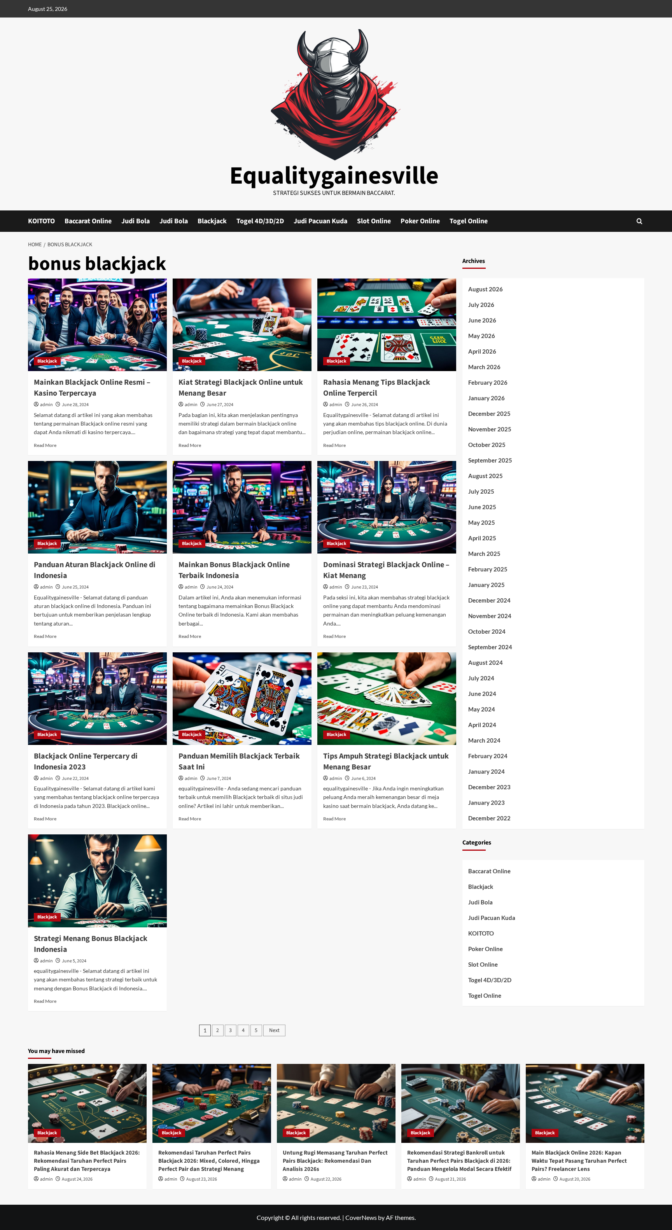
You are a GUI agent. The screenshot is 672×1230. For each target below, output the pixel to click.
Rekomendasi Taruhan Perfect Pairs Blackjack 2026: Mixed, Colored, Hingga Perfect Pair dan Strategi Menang (209, 1161)
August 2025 (485, 476)
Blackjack (212, 221)
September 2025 (490, 460)
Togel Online (469, 221)
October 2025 (487, 445)
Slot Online (374, 221)
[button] (639, 221)
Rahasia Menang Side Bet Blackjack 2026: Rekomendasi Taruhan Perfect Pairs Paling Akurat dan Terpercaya (87, 1161)
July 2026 (481, 304)
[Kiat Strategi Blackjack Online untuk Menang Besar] (242, 325)
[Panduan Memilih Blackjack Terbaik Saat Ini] (242, 698)
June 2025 (482, 507)
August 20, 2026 (575, 1179)
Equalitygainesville (334, 176)
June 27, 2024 (219, 404)
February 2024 (488, 756)
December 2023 (489, 787)
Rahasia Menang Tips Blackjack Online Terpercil (376, 388)
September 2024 (490, 647)
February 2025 (488, 569)
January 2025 (486, 585)
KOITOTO (41, 221)
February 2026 (488, 382)
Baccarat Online (88, 221)
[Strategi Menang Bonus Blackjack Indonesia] (97, 880)
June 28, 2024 (75, 404)
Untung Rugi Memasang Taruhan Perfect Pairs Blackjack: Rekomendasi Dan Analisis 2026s (335, 1161)
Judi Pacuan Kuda (320, 221)
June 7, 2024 (218, 778)
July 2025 (481, 491)
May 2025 (481, 522)
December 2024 (489, 600)
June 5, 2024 (74, 961)
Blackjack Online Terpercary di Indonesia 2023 (86, 762)
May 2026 (481, 336)
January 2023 (486, 802)
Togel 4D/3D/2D (260, 221)
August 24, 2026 (77, 1179)
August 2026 (485, 289)
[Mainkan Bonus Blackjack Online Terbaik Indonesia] (242, 507)
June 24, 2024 (219, 587)
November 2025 (489, 429)
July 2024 (481, 678)
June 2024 (482, 693)
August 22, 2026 (326, 1179)
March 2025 (484, 553)
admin (46, 404)
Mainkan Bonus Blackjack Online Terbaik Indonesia (234, 570)
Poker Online (420, 221)
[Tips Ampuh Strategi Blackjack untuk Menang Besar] (386, 698)
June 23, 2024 (364, 587)
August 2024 (485, 662)
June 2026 (482, 320)
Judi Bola (135, 221)
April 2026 (482, 351)
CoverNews (361, 1217)
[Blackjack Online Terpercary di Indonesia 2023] (97, 698)
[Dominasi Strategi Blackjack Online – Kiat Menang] (386, 507)
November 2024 (489, 616)
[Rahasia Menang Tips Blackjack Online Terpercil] (386, 325)
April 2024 (482, 725)
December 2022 (489, 818)
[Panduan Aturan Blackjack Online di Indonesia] (97, 507)
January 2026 (486, 398)
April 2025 (482, 538)
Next (274, 1030)
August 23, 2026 (201, 1179)
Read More (45, 445)
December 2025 (489, 413)
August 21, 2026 (450, 1179)
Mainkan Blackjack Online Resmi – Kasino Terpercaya (92, 388)
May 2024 (481, 709)
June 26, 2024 (364, 404)
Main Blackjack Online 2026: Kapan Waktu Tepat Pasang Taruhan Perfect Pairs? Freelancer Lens (579, 1161)
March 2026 (484, 367)
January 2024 (486, 771)
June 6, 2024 (363, 778)
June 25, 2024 (75, 587)
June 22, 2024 (75, 778)
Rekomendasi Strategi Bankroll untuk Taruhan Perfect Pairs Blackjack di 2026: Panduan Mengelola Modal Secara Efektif (459, 1161)
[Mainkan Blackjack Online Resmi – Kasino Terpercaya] (97, 325)
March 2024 (484, 740)
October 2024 (487, 631)
